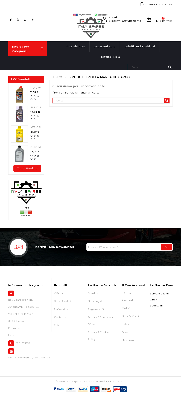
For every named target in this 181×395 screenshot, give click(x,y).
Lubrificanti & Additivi (140, 46)
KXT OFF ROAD (40, 127)
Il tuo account (133, 285)
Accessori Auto (104, 46)
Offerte (58, 293)
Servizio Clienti (159, 293)
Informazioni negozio (25, 285)
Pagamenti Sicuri (98, 309)
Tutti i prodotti (27, 168)
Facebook (11, 20)
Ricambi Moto (111, 56)
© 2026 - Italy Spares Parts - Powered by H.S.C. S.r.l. (90, 381)
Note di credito (132, 316)
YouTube (19, 20)
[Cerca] (170, 67)
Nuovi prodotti (63, 301)
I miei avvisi (129, 340)
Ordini (126, 308)
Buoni (125, 332)
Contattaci (60, 317)
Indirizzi (126, 324)
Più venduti (61, 309)
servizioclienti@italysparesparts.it (29, 357)
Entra (57, 325)
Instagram (34, 20)
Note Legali (95, 301)
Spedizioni (94, 293)
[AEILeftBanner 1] (26, 200)
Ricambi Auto (75, 46)
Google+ (26, 20)
